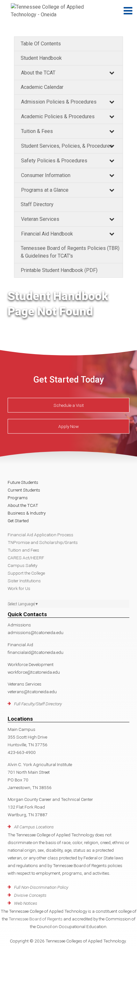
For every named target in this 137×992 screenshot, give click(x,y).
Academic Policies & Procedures (58, 116)
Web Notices (25, 903)
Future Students (23, 482)
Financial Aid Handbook (47, 234)
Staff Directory (37, 204)
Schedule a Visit (69, 405)
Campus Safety (22, 565)
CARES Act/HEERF (26, 557)
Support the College (26, 573)
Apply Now (68, 426)
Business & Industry (27, 512)
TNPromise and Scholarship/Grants (43, 542)
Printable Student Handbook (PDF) (59, 270)
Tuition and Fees (23, 550)
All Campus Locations (34, 826)
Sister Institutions (24, 580)
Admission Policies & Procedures (59, 102)
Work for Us (19, 588)
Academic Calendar (42, 87)
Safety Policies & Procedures (54, 161)
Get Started (18, 520)
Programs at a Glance (44, 190)
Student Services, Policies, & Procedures (67, 146)
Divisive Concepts (30, 895)
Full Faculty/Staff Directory (38, 703)
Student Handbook (41, 58)
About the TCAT (38, 73)
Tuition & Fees (37, 131)
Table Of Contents (41, 44)
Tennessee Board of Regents (35, 918)
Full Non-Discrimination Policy (41, 887)
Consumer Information (45, 175)
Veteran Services (40, 219)
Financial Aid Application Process (40, 534)
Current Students (24, 489)
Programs (18, 497)
